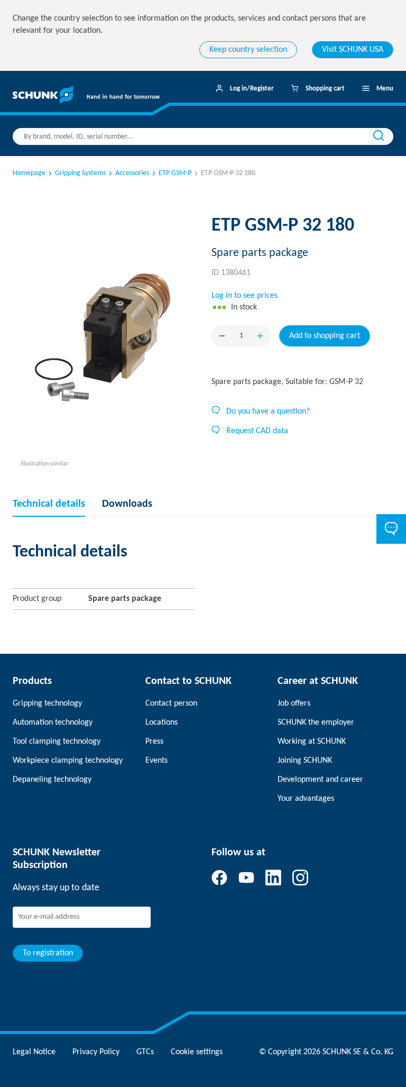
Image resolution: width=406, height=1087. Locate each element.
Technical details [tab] (49, 504)
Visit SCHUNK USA (352, 49)
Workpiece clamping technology (68, 760)
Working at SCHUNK (312, 741)
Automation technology (53, 722)
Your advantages (306, 798)
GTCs (145, 1052)
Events (156, 760)
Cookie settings (197, 1052)
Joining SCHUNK (305, 760)
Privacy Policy (95, 1052)
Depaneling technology (52, 779)
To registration (48, 953)
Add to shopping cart (324, 336)
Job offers (294, 703)
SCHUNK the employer (316, 722)
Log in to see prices (244, 295)
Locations (161, 722)
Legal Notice (34, 1052)
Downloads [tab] (127, 504)
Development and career (320, 779)
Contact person (171, 703)
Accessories (132, 173)
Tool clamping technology (56, 741)
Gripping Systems (80, 173)
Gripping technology (47, 703)
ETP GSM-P (175, 173)
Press (154, 741)
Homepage (29, 173)
